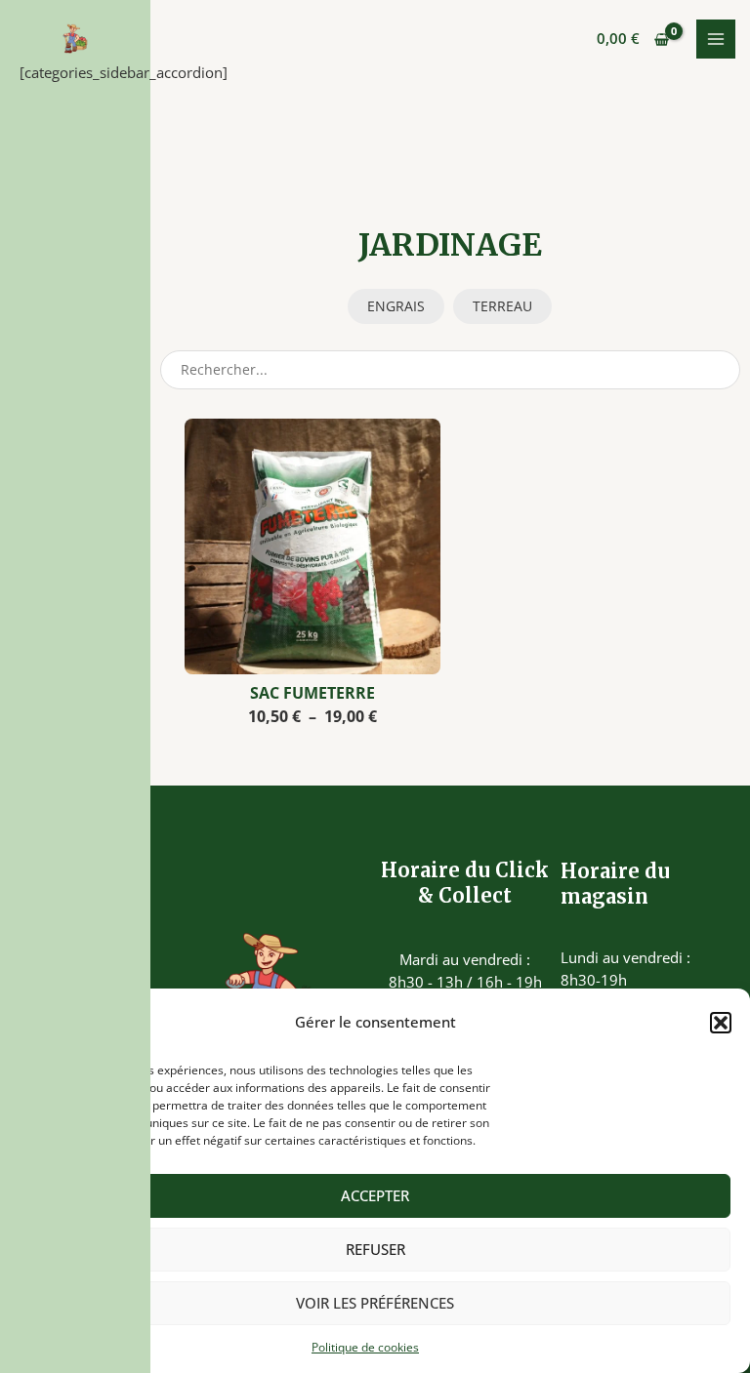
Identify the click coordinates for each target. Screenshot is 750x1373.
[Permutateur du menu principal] (715, 39)
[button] (720, 1022)
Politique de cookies (365, 1347)
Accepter (375, 1195)
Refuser (375, 1249)
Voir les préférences (375, 1302)
